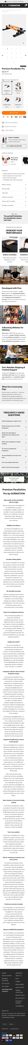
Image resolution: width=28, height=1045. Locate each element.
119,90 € (18, 105)
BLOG (17, 978)
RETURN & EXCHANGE (5, 979)
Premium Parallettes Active (14, 716)
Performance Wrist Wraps (14, 158)
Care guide (5, 193)
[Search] (5, 5)
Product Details (6, 184)
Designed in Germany (10, 126)
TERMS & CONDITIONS (19, 991)
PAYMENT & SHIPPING (19, 1002)
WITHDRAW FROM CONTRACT (7, 990)
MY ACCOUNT (6, 983)
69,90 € (7, 105)
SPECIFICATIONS (6, 188)
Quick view (13, 164)
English (11, 1024)
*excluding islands (14, 1028)
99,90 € (7, 92)
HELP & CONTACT (7, 975)
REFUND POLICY (20, 998)
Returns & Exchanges (8, 205)
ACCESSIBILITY (20, 1006)
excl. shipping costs (7, 73)
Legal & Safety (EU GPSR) (8, 201)
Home (3, 10)
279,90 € (18, 92)
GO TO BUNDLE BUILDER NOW (14, 146)
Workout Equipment (11, 10)
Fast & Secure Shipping (11, 122)
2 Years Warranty (9, 130)
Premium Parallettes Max (12, 687)
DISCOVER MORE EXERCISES (14, 479)
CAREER (18, 981)
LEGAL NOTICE (20, 987)
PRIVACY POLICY (20, 995)
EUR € (4, 1024)
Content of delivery (7, 197)
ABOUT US (18, 975)
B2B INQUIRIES (20, 984)
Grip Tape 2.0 (10, 907)
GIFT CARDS (5, 986)
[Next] (25, 55)
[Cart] (25, 5)
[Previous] (2, 55)
